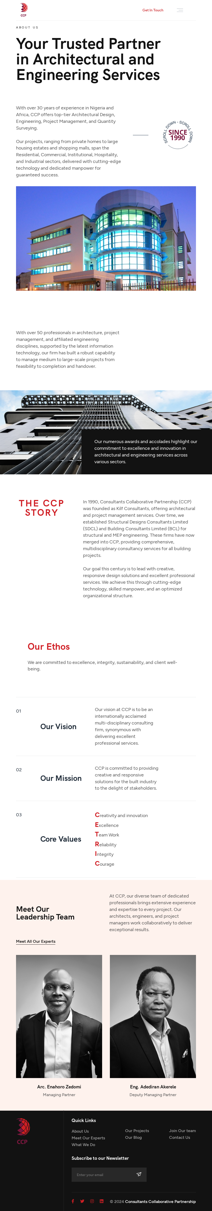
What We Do (83, 1144)
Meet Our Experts (88, 1137)
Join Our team (182, 1130)
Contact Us (179, 1137)
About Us (80, 1131)
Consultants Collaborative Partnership (160, 1201)
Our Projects (137, 1130)
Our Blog (133, 1137)
